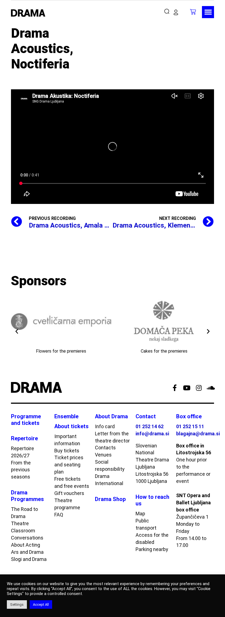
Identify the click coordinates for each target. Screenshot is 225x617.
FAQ (58, 515)
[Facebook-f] (174, 387)
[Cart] (193, 12)
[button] (168, 11)
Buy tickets (66, 450)
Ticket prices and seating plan (68, 465)
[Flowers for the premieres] (61, 322)
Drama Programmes (27, 495)
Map (140, 513)
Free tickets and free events (71, 482)
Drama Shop (110, 499)
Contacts (105, 447)
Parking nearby (152, 549)
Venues (103, 455)
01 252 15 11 (190, 426)
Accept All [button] (41, 604)
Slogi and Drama (29, 559)
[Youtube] (186, 387)
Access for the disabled (152, 538)
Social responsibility (110, 465)
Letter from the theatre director (112, 437)
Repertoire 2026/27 (22, 452)
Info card (105, 426)
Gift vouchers (69, 493)
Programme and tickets (26, 419)
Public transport (146, 524)
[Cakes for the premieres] (164, 322)
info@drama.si (152, 433)
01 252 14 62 (150, 426)
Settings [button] (17, 604)
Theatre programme (67, 503)
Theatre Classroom (23, 527)
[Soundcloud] (210, 387)
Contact (146, 416)
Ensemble (66, 416)
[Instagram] (198, 387)
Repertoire (24, 438)
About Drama (111, 416)
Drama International (109, 479)
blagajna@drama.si (198, 433)
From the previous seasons (21, 470)
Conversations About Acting (27, 541)
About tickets (71, 426)
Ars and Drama (27, 552)
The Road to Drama (24, 512)
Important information (67, 439)
